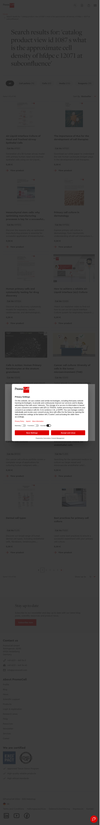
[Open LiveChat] (94, 819)
